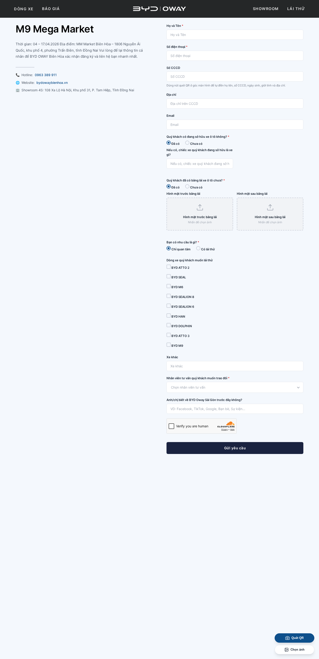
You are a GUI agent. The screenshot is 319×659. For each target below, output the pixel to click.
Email (170, 115)
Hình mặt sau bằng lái (252, 193)
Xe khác (172, 357)
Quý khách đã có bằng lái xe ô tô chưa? (196, 180)
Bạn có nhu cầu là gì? (183, 242)
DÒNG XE (24, 9)
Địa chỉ (171, 94)
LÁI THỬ (296, 8)
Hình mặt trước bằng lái (183, 193)
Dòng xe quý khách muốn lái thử (190, 260)
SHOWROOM (266, 8)
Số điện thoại (177, 47)
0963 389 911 (46, 75)
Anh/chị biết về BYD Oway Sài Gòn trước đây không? (204, 400)
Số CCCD (173, 68)
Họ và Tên (175, 26)
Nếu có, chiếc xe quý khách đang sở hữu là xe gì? (200, 152)
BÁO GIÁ (51, 8)
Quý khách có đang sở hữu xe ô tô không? (198, 136)
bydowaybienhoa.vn (52, 83)
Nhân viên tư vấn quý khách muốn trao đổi (198, 378)
